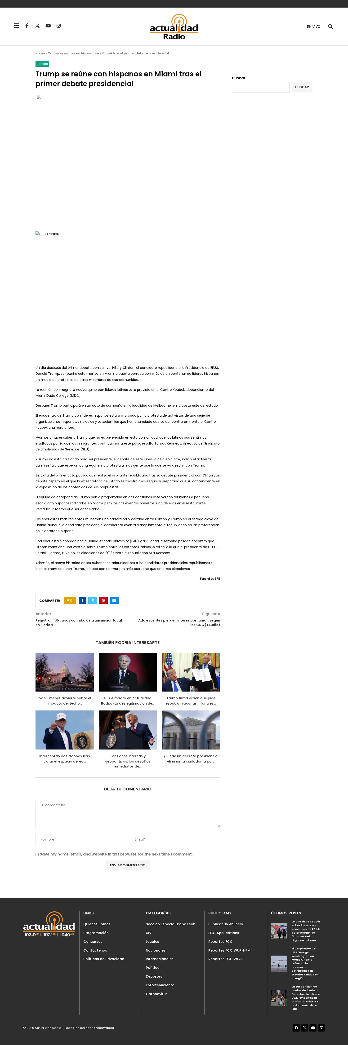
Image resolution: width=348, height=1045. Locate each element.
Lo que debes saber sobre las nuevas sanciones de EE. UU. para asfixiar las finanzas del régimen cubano (306, 931)
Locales (152, 941)
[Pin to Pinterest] (103, 600)
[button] (330, 27)
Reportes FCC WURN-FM (229, 950)
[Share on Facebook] (82, 600)
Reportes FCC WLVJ (225, 959)
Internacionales (160, 959)
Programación (96, 932)
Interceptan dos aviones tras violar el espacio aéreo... (64, 759)
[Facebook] (296, 1028)
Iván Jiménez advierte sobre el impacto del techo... (64, 701)
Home (40, 53)
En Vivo (313, 27)
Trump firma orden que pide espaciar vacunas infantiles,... (190, 701)
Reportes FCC (220, 941)
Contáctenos (95, 950)
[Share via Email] (114, 600)
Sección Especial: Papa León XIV (170, 928)
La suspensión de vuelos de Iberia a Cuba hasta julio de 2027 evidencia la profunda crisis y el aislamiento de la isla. (306, 998)
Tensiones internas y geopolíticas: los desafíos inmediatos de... (128, 761)
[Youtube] (48, 25)
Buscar (238, 78)
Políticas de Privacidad (103, 959)
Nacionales (155, 950)
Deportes (154, 976)
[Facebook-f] (26, 25)
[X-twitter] (37, 25)
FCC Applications (223, 932)
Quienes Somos (97, 924)
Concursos (93, 941)
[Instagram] (58, 25)
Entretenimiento (160, 985)
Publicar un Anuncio (225, 924)
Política (153, 967)
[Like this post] (71, 600)
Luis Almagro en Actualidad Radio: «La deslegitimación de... (127, 701)
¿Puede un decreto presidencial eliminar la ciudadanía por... (191, 759)
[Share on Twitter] (92, 600)
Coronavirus (157, 994)
